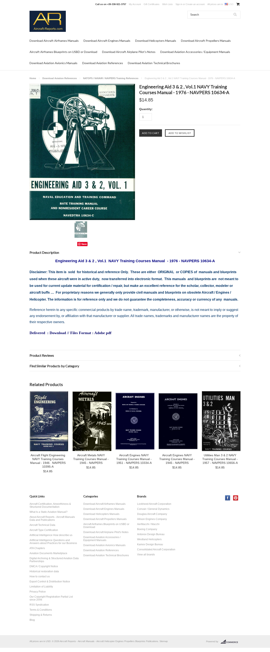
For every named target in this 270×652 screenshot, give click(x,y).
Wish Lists (167, 4)
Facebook (227, 498)
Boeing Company (147, 529)
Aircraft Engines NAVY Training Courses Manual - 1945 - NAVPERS (177, 459)
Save (84, 244)
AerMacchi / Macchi (148, 524)
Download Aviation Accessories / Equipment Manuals (195, 52)
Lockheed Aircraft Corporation (154, 503)
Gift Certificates (151, 4)
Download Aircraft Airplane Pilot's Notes (128, 52)
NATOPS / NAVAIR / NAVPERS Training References (110, 78)
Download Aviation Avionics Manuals (53, 63)
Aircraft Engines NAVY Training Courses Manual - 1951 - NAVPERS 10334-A (134, 459)
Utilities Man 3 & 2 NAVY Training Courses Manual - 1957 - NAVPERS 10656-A (220, 459)
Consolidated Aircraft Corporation (156, 549)
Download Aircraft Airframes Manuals (54, 40)
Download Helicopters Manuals (155, 40)
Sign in (179, 4)
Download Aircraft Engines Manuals (107, 40)
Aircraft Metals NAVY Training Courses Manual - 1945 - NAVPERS (91, 459)
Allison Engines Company (152, 519)
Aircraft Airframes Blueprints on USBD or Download (63, 52)
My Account (135, 4)
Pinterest (235, 498)
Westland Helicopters (149, 539)
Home (33, 78)
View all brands (146, 554)
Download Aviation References (102, 63)
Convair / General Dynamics (153, 509)
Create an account (195, 4)
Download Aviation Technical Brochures (154, 63)
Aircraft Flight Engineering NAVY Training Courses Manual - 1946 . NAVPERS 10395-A (48, 461)
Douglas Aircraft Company (152, 514)
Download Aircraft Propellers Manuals (206, 40)
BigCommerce (230, 641)
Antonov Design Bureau (151, 534)
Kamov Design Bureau (150, 544)
